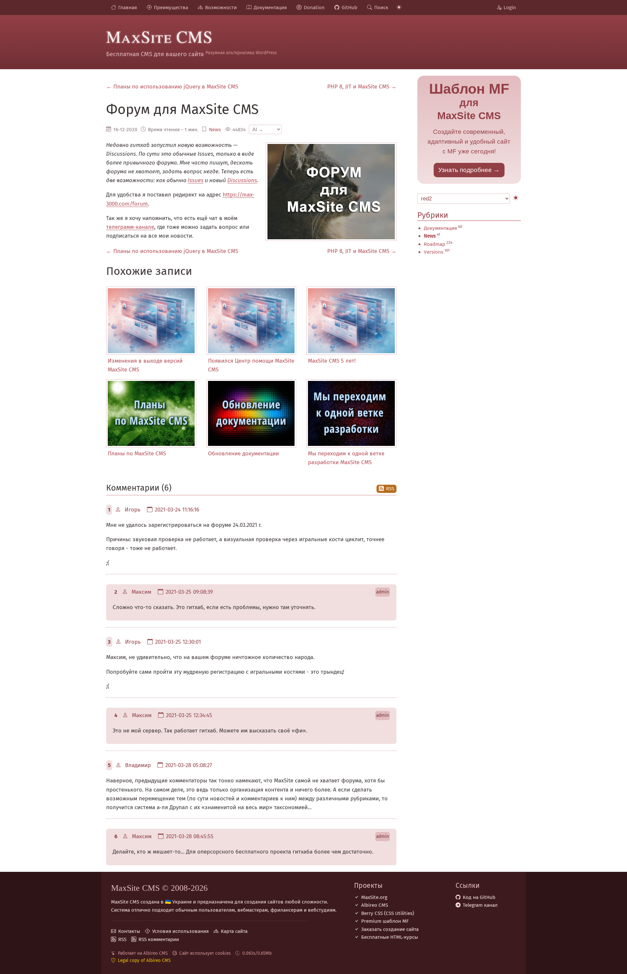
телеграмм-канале (130, 227)
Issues (195, 180)
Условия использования (180, 931)
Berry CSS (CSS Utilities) (387, 913)
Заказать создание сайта (390, 929)
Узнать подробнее (465, 169)
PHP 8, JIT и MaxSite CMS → (361, 86)
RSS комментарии (158, 939)
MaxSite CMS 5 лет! (332, 360)
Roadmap (434, 244)
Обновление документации (243, 453)
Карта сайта (234, 931)
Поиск (381, 7)
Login (510, 7)
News (215, 130)
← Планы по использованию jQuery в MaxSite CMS (172, 86)
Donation (314, 7)
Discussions (242, 180)
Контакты (129, 931)
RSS (390, 489)
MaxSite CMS (159, 36)
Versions (433, 252)
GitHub (349, 7)
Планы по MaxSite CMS (137, 453)
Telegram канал (480, 905)
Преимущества (171, 7)
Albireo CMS (374, 905)
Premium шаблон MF (385, 921)
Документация (270, 7)
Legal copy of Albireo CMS (144, 960)
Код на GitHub (479, 897)
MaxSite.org (374, 897)
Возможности (221, 7)
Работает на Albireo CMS (143, 953)
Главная (127, 7)
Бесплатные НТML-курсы (389, 937)
